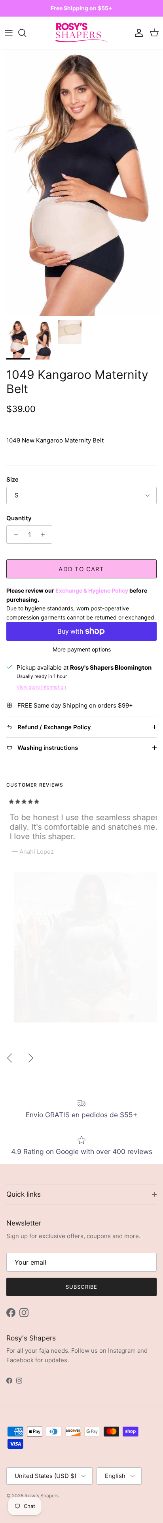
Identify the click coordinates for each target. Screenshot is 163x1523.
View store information (41, 687)
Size (12, 479)
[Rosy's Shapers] (81, 33)
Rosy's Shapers (42, 1496)
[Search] (26, 32)
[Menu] (8, 32)
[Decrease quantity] (14, 534)
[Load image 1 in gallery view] (81, 182)
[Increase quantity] (45, 534)
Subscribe (81, 1287)
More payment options (82, 649)
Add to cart (81, 569)
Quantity (19, 518)
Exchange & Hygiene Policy (91, 590)
